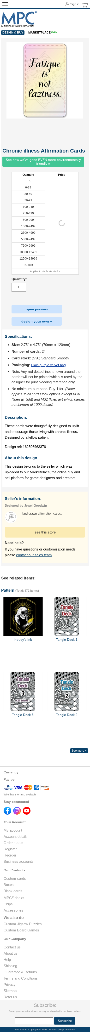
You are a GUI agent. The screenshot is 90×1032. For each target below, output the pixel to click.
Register (10, 849)
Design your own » (36, 321)
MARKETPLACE (42, 32)
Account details (16, 836)
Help (7, 960)
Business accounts (19, 861)
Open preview (37, 309)
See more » (79, 750)
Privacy (10, 984)
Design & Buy (12, 32)
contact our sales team (34, 555)
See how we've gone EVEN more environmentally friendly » (43, 161)
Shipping (10, 966)
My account (13, 830)
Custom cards (15, 878)
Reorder (10, 855)
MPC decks (14, 898)
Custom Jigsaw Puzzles (23, 924)
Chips (8, 904)
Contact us (12, 947)
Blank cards (13, 891)
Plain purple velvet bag (48, 365)
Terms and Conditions (21, 978)
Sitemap (10, 991)
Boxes (9, 885)
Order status (13, 843)
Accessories (13, 910)
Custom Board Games (21, 930)
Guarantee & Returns (20, 972)
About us (11, 953)
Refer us (10, 997)
